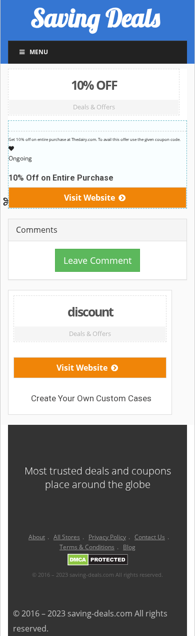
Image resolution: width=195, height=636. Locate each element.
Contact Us (149, 537)
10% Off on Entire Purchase (61, 178)
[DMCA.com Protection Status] (98, 561)
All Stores (67, 537)
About (36, 537)
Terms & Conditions (87, 547)
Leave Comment (98, 260)
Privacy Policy (107, 537)
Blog (129, 547)
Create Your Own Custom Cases (91, 398)
